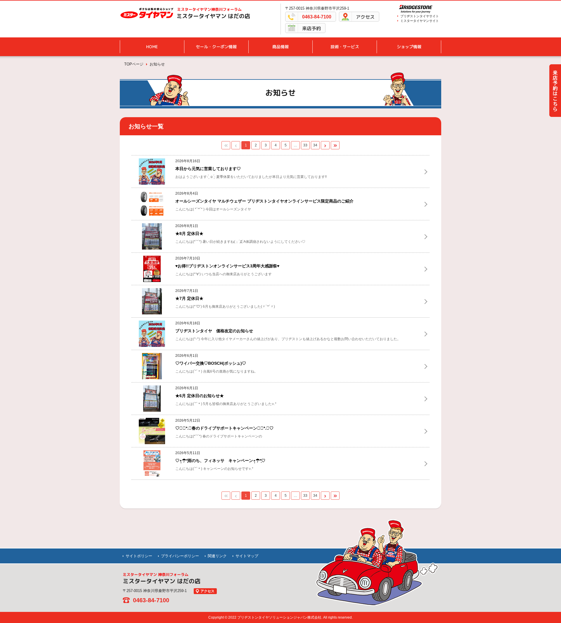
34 (315, 145)
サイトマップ (247, 556)
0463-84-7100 (316, 16)
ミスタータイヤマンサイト (419, 21)
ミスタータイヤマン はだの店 (213, 16)
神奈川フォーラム (209, 9)
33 (305, 145)
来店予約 (311, 28)
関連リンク (217, 556)
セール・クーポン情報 (216, 46)
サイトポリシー (139, 556)
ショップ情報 (409, 46)
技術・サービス (344, 46)
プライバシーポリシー (180, 556)
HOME (152, 46)
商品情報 (280, 46)
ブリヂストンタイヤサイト (419, 16)
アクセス (365, 17)
